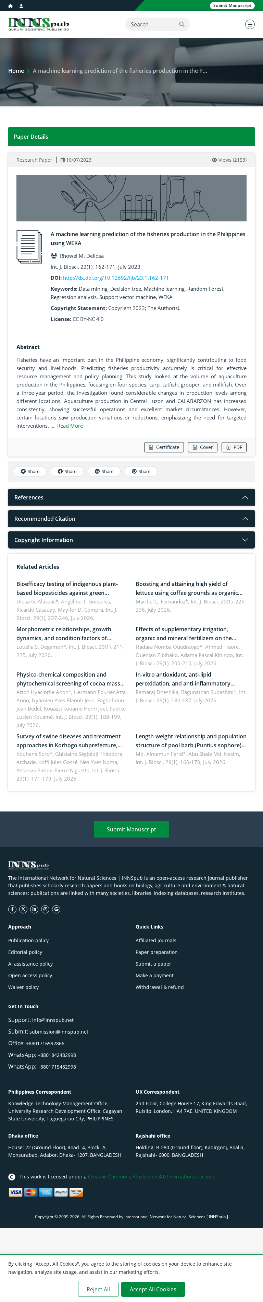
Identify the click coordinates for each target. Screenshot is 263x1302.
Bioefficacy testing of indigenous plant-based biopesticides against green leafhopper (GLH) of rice (67, 593)
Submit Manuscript (131, 829)
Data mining (93, 288)
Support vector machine (127, 296)
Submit (232, 5)
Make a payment (155, 975)
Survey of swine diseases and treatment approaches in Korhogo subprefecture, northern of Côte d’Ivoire (68, 745)
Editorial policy (25, 952)
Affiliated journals (156, 940)
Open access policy (30, 975)
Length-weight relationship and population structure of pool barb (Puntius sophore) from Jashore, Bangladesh (191, 745)
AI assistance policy (30, 963)
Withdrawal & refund (160, 987)
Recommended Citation (44, 518)
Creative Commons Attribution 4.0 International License (151, 1176)
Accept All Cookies (153, 1289)
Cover (206, 447)
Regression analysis (74, 296)
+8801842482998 (57, 1055)
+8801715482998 (57, 1066)
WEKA (166, 296)
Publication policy (28, 940)
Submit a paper (153, 963)
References (28, 497)
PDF (238, 447)
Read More (70, 425)
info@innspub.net (53, 1020)
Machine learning (164, 288)
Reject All (98, 1289)
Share (33, 471)
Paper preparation (157, 952)
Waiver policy (23, 987)
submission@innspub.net (58, 1031)
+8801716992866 (45, 1043)
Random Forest (205, 288)
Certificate (167, 447)
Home (16, 70)
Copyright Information (43, 540)
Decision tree (125, 288)
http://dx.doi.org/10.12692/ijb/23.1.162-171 (116, 277)
